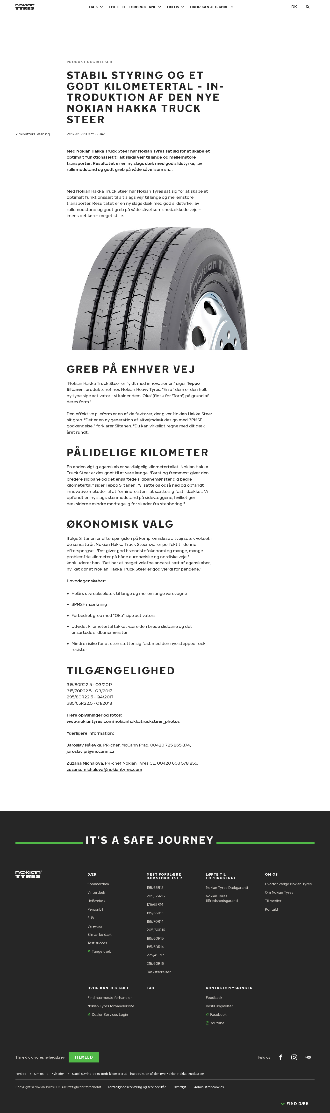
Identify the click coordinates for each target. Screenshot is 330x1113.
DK (294, 6)
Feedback (214, 998)
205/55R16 (156, 896)
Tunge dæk (101, 951)
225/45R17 (155, 955)
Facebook (218, 1014)
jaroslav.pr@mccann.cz (90, 751)
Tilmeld (83, 1057)
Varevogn (95, 926)
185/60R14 (155, 947)
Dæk (93, 7)
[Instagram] (294, 1057)
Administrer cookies (209, 1087)
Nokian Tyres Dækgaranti (227, 888)
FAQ (151, 988)
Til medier (273, 901)
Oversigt (180, 1087)
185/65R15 (155, 913)
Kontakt (271, 909)
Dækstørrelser (159, 972)
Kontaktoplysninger (229, 988)
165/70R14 (155, 921)
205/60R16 (156, 930)
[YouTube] (308, 1057)
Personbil (95, 909)
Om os (173, 7)
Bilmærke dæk (99, 934)
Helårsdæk (96, 901)
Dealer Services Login (110, 1014)
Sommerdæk (98, 884)
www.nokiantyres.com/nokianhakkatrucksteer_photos (123, 721)
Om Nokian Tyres (279, 892)
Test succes (97, 943)
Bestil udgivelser (219, 1006)
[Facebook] (280, 1057)
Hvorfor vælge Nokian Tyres (288, 884)
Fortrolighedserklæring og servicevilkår (137, 1087)
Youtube (217, 1023)
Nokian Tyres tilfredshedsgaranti (222, 898)
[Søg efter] (308, 7)
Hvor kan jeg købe (209, 7)
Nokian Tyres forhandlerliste (110, 1006)
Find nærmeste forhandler (109, 998)
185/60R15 (155, 938)
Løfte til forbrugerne (132, 7)
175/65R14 (155, 904)
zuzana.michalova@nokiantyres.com (104, 769)
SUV (90, 918)
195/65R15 (155, 888)
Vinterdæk (96, 892)
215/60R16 (155, 963)
